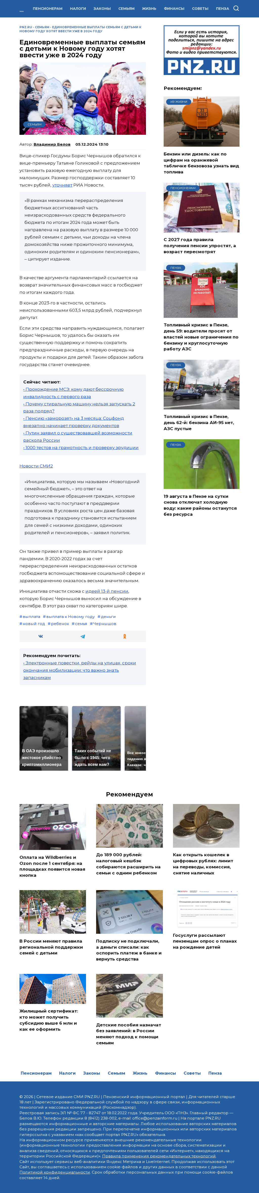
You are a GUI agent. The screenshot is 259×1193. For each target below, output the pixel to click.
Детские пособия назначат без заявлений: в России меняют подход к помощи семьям (128, 1033)
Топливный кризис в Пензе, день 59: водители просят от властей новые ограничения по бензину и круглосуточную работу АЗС (201, 336)
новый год (34, 623)
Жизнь (149, 9)
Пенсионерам (47, 9)
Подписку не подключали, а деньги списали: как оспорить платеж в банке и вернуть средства (129, 949)
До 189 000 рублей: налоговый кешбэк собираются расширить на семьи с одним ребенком (128, 863)
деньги (108, 616)
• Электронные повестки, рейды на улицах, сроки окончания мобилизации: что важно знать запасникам (79, 670)
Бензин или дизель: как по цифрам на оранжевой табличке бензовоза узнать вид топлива (201, 162)
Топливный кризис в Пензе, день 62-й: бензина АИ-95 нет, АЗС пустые (199, 422)
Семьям (126, 9)
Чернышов (104, 623)
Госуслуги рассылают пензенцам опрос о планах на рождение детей (205, 941)
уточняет (62, 185)
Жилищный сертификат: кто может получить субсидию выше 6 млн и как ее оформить (48, 1019)
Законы (102, 9)
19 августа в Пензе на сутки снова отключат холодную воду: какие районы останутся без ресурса (200, 505)
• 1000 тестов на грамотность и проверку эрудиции (81, 447)
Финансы (174, 9)
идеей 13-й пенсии (106, 591)
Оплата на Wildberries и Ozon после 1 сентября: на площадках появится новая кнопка (52, 865)
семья (81, 623)
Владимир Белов (52, 144)
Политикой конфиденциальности (54, 1172)
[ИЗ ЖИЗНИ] (202, 143)
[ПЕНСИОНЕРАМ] (202, 229)
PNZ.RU (25, 27)
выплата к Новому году (70, 616)
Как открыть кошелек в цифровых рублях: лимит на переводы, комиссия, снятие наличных (203, 863)
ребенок (60, 623)
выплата (31, 616)
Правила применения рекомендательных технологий (159, 1156)
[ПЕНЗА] (201, 314)
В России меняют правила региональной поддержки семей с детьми (51, 946)
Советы (200, 9)
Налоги (78, 9)
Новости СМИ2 (36, 466)
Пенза (222, 9)
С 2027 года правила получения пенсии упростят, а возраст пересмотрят (200, 245)
